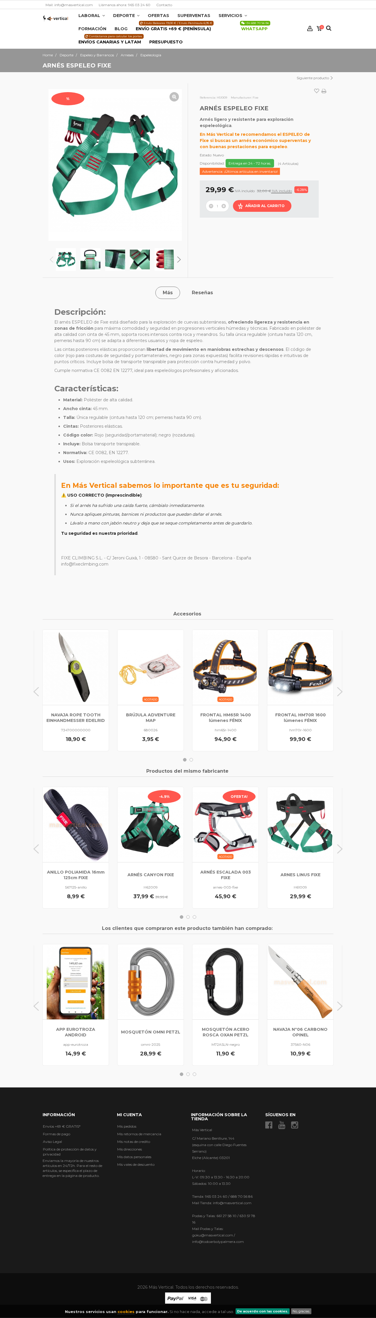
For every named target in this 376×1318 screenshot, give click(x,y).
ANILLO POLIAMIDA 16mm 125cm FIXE (76, 874)
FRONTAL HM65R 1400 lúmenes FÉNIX (225, 717)
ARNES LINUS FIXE (300, 874)
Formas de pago (56, 1134)
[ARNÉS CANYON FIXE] (151, 824)
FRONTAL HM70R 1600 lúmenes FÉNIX (300, 717)
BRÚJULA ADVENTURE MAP (150, 717)
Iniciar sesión (310, 29)
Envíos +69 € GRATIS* (61, 1126)
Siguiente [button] (176, 165)
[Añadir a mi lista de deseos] (316, 91)
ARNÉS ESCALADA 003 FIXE (225, 874)
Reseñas (202, 292)
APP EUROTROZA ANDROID (75, 1032)
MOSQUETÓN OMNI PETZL (150, 1032)
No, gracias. (301, 1311)
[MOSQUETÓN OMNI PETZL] (151, 981)
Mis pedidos (126, 1126)
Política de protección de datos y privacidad (70, 1151)
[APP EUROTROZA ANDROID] (76, 981)
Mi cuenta (129, 1114)
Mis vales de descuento (136, 1164)
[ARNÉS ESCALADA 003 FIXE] (225, 824)
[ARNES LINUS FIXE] (300, 824)
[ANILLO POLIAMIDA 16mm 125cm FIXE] (76, 824)
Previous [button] (51, 259)
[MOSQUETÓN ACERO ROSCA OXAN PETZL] (225, 981)
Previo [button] (54, 165)
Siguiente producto (313, 78)
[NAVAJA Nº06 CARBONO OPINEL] (300, 981)
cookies (126, 1311)
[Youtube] (281, 1125)
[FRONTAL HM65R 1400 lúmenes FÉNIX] (225, 667)
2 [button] (191, 760)
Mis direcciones (129, 1149)
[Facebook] (268, 1125)
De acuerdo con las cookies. (262, 1311)
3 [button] (194, 917)
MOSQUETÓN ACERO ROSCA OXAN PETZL (225, 1032)
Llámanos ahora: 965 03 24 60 (124, 5)
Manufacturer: (241, 97)
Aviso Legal (52, 1141)
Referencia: (208, 97)
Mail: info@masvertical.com (69, 5)
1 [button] (185, 760)
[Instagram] (294, 1125)
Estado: (206, 155)
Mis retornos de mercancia (139, 1134)
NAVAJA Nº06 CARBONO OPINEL (300, 1032)
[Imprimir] (323, 91)
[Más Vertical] (55, 18)
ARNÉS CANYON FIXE (150, 874)
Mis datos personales (134, 1157)
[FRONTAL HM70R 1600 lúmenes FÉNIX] (300, 667)
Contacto (164, 5)
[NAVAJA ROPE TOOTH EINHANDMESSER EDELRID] (76, 667)
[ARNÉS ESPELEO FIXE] (66, 259)
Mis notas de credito (133, 1141)
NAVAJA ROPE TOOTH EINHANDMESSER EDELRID (75, 717)
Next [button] (179, 259)
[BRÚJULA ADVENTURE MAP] (151, 667)
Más (168, 292)
